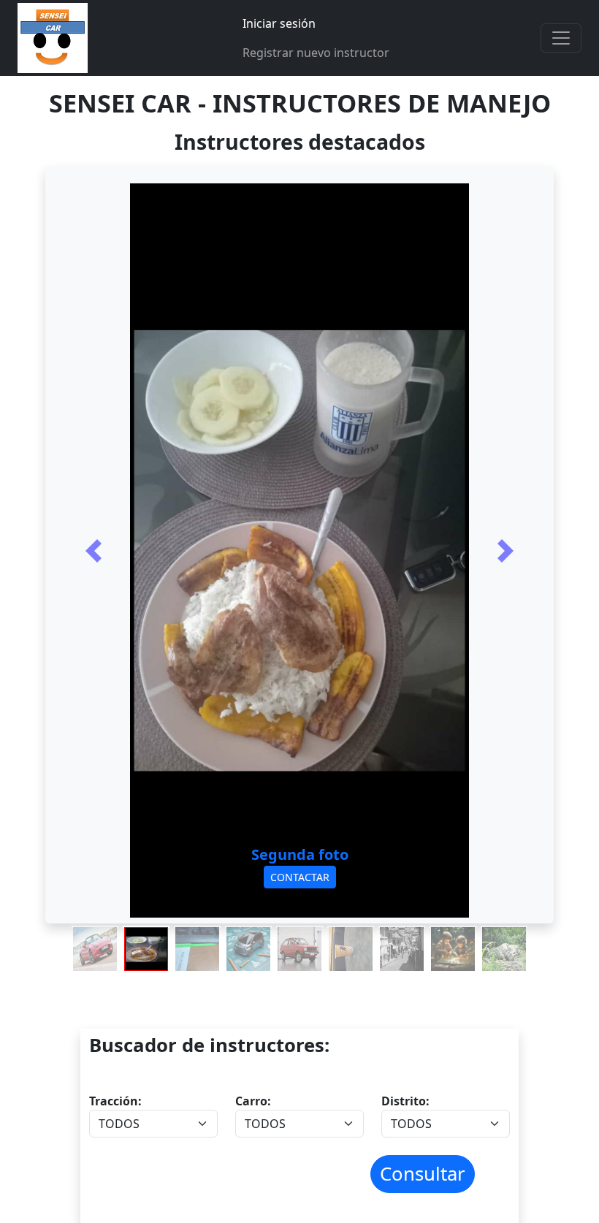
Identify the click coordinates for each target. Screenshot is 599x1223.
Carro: (253, 1101)
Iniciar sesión (279, 23)
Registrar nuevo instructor (316, 53)
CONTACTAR (299, 877)
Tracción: (115, 1101)
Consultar (422, 1173)
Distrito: (405, 1101)
